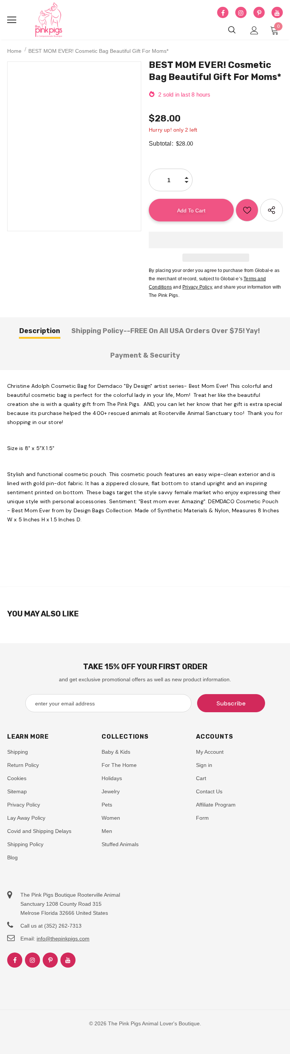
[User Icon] (254, 30)
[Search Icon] (232, 30)
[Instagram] (241, 12)
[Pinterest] (259, 12)
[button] (216, 240)
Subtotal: (161, 143)
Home (14, 51)
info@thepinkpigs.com (63, 939)
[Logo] (49, 20)
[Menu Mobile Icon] (11, 20)
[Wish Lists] (247, 210)
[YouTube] (277, 12)
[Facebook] (222, 12)
